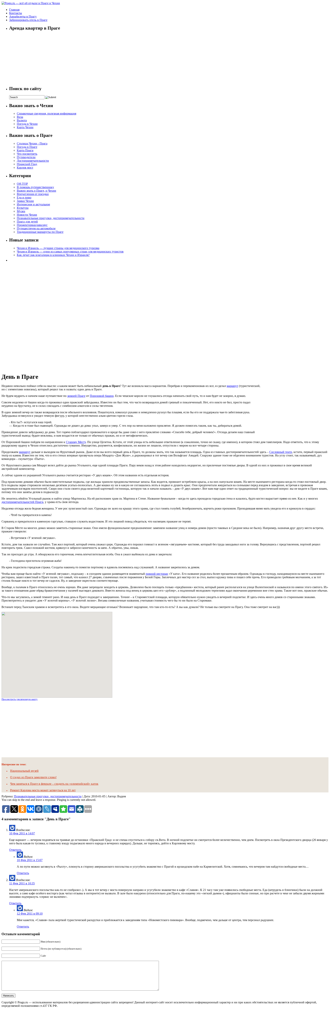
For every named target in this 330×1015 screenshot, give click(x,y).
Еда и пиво (24, 197)
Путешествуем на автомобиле (36, 228)
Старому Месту (76, 442)
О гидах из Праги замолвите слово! (33, 777)
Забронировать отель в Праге (28, 20)
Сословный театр (280, 452)
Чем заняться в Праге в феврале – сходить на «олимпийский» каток (54, 783)
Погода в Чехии (27, 123)
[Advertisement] (37, 316)
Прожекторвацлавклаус (32, 225)
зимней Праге (76, 395)
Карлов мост (25, 167)
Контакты (15, 13)
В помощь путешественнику (35, 187)
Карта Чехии (25, 127)
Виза (20, 117)
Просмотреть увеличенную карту (20, 699)
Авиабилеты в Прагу (23, 16)
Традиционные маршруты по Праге (40, 231)
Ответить (15, 849)
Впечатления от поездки (33, 194)
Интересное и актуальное (33, 204)
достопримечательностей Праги (22, 502)
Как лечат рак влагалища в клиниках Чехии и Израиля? (53, 255)
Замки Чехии (25, 201)
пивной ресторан (157, 573)
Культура (22, 207)
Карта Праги (25, 150)
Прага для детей (27, 221)
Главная (14, 9)
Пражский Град (27, 164)
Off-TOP (22, 183)
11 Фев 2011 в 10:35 (22, 883)
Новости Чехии (27, 214)
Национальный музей (24, 770)
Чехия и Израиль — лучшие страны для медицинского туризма (58, 248)
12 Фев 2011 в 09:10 (30, 913)
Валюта (22, 120)
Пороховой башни (102, 395)
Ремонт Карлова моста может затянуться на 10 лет (43, 790)
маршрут (232, 386)
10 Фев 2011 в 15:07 (30, 860)
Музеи (21, 211)
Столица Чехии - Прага (32, 143)
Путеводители (26, 157)
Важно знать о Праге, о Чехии (36, 190)
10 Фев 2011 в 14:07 (22, 833)
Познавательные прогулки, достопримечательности (50, 218)
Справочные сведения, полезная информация (46, 113)
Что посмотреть (27, 153)
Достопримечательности (33, 160)
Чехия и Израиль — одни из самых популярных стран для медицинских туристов (70, 251)
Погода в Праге (27, 147)
